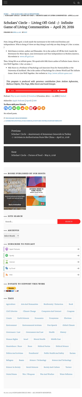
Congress (70, 311)
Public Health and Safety (54, 353)
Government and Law (34, 332)
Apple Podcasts (19, 100)
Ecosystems (53, 318)
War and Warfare (47, 374)
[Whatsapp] (18, 108)
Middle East (56, 339)
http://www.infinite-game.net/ (60, 73)
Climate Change (29, 311)
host (25, 32)
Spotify (29, 100)
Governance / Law (13, 332)
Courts (9, 318)
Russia (21, 360)
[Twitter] (10, 108)
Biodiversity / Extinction (53, 304)
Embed (63, 96)
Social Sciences (27, 121)
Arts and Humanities (29, 304)
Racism (72, 353)
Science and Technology (61, 360)
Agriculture (10, 304)
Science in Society (13, 367)
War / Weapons (29, 374)
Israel (26, 339)
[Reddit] (22, 108)
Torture (69, 367)
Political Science (62, 346)
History (63, 332)
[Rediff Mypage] (35, 108)
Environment (11, 325)
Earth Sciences (23, 318)
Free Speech (52, 325)
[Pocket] (31, 108)
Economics (39, 318)
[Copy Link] (27, 108)
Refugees (9, 360)
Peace (30, 346)
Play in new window (19, 96)
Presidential (33, 353)
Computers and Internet (51, 311)
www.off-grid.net (27, 56)
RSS (35, 100)
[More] (43, 108)
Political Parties (44, 346)
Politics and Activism (14, 353)
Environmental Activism (32, 325)
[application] (36, 90)
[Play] (9, 91)
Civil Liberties (11, 311)
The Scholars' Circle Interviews (16, 118)
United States (11, 374)
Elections (67, 318)
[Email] (14, 108)
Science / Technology (38, 360)
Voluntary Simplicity (54, 121)
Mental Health (39, 339)
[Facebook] (6, 108)
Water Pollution (66, 374)
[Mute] (58, 91)
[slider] (63, 90)
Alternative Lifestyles (13, 121)
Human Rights (12, 339)
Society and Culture (40, 121)
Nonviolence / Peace (14, 346)
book (71, 304)
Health (51, 332)
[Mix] (39, 108)
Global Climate (69, 325)
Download (32, 96)
